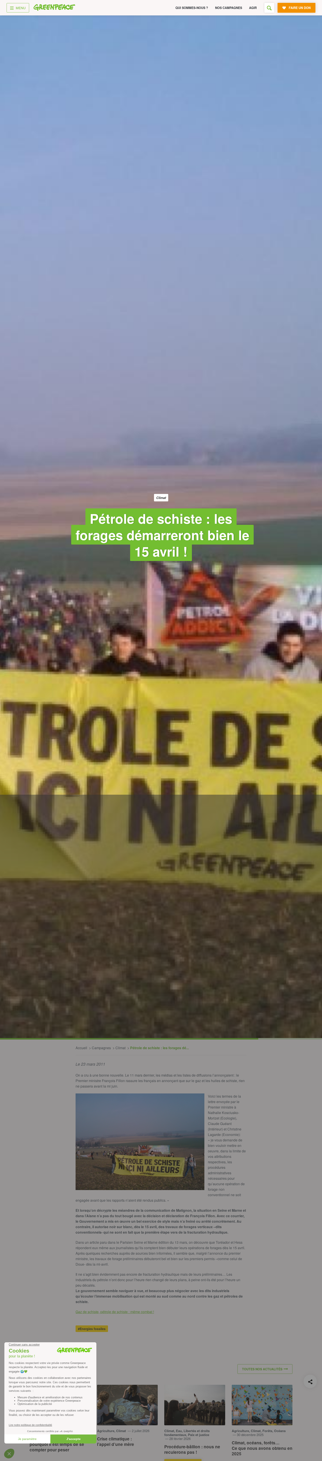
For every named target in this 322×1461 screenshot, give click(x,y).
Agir (253, 7)
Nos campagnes (228, 7)
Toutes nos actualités (262, 1369)
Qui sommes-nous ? (191, 7)
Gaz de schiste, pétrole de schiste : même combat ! (115, 1311)
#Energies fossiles (92, 1329)
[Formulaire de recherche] (269, 8)
